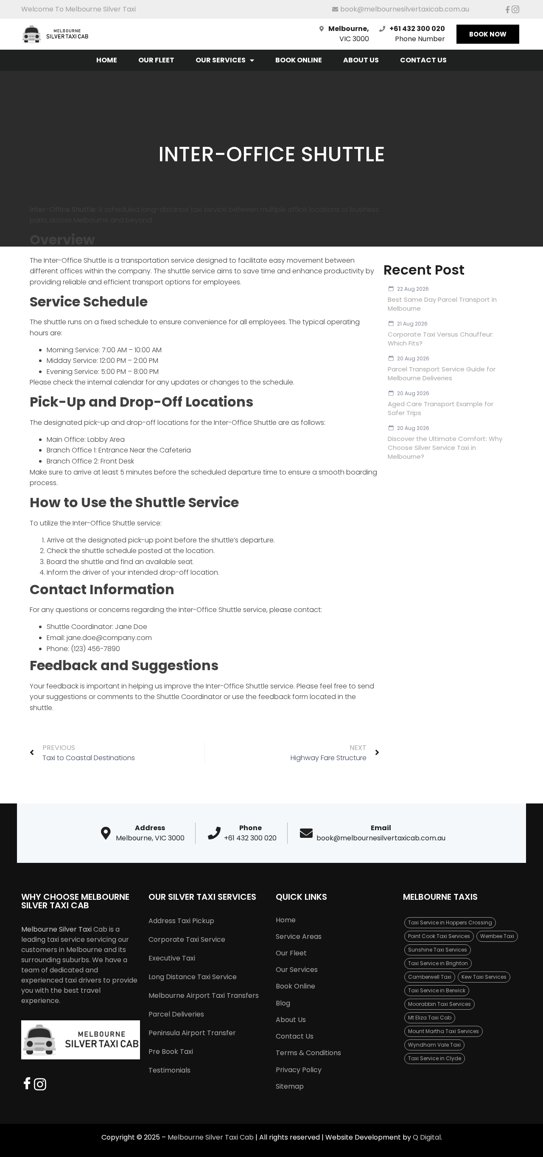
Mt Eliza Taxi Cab (429, 1017)
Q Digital (427, 1137)
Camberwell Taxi (429, 976)
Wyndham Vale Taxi (434, 1044)
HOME (106, 60)
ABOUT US (361, 60)
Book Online (298, 60)
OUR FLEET (156, 60)
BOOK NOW (488, 34)
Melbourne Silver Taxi (56, 929)
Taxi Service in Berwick (436, 990)
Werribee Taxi (497, 936)
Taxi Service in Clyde (434, 1058)
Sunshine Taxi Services (437, 949)
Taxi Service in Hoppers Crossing (450, 922)
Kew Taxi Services (484, 976)
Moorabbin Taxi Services (439, 1004)
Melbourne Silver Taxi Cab (211, 1137)
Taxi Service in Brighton (438, 963)
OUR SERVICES (221, 60)
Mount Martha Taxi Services (443, 1031)
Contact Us (423, 60)
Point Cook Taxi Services (439, 936)
